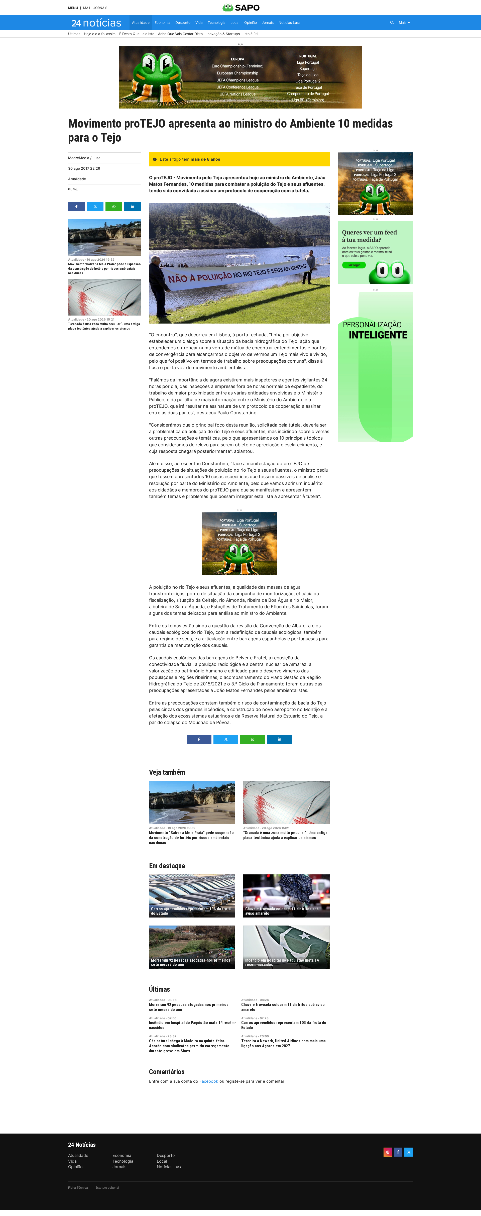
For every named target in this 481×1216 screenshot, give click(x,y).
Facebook (208, 1081)
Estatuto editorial (107, 1187)
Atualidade (77, 179)
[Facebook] (398, 1152)
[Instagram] (388, 1152)
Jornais (100, 8)
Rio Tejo (73, 189)
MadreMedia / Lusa (84, 158)
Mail (87, 8)
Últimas (159, 989)
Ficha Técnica (78, 1187)
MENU (73, 8)
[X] (408, 1152)
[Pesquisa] (392, 22)
